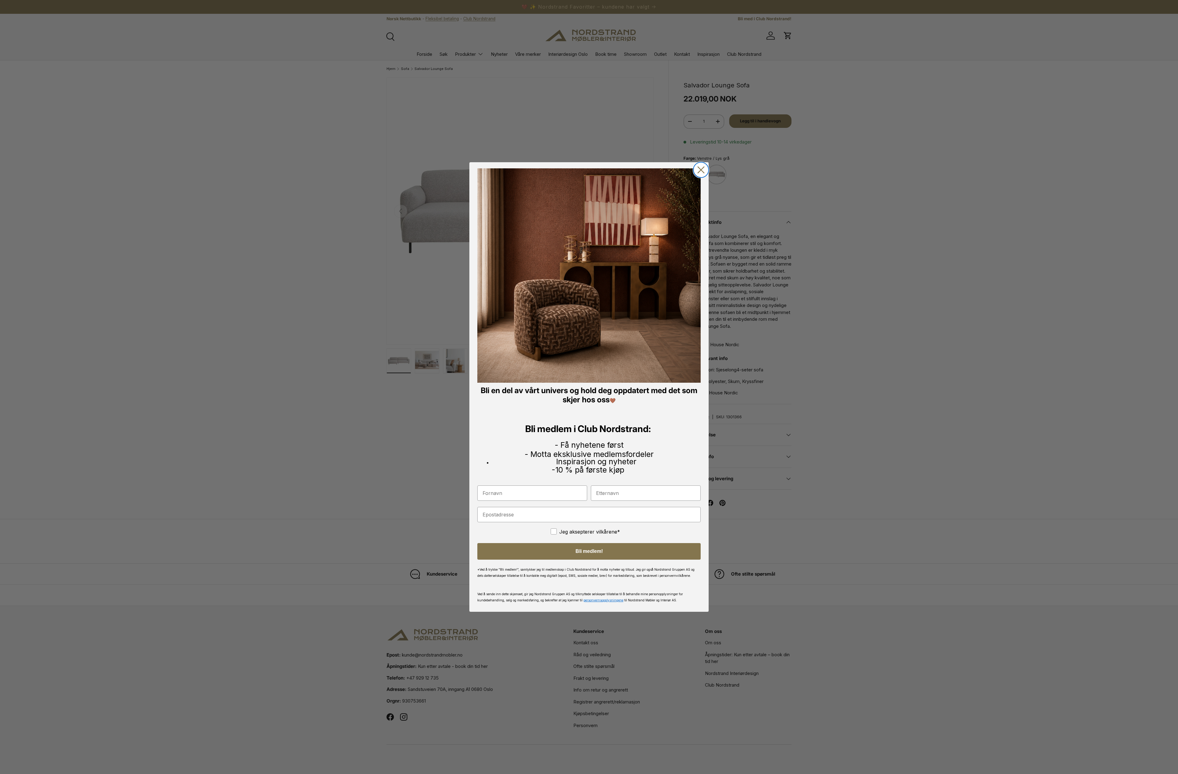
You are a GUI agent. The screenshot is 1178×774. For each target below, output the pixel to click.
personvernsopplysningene (603, 600)
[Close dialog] (701, 170)
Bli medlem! (589, 551)
